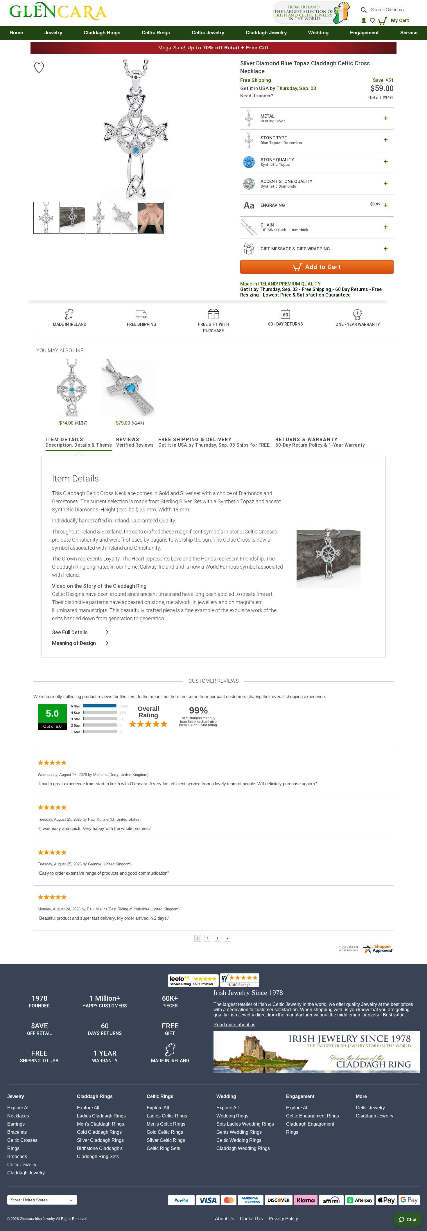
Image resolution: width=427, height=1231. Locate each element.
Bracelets (17, 1132)
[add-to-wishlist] (39, 68)
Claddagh (26, 1172)
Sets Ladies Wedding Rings (245, 1124)
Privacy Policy (283, 1218)
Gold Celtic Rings (165, 1132)
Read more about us (234, 1024)
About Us (224, 1218)
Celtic (21, 1164)
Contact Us (251, 1218)
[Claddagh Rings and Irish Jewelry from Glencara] (62, 13)
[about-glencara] (317, 1052)
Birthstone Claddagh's (100, 1148)
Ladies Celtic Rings (167, 1115)
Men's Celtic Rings (166, 1124)
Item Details (79, 442)
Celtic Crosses (22, 1140)
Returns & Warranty (320, 442)
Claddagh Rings (95, 1096)
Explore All (18, 1107)
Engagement (300, 1096)
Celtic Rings (160, 1096)
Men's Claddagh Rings (100, 1124)
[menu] (213, 33)
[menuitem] (16, 33)
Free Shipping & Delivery (214, 442)
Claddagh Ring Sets (98, 1156)
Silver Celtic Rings (166, 1140)
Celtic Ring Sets (163, 1148)
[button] (46, 217)
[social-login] (363, 20)
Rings (13, 1148)
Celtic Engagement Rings (312, 1115)
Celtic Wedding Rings (238, 1140)
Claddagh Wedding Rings (243, 1148)
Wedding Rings (232, 1115)
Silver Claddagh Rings (100, 1140)
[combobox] (387, 9)
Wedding (226, 1096)
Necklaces (18, 1115)
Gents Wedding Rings (239, 1132)
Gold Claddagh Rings (99, 1132)
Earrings (16, 1124)
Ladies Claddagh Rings (101, 1115)
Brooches (17, 1156)
